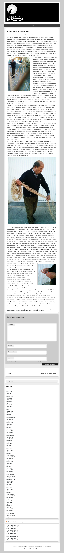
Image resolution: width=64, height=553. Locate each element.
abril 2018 (9, 429)
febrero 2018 (10, 432)
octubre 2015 (10, 478)
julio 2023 (9, 393)
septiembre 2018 (11, 421)
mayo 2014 (9, 505)
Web (9, 358)
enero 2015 (9, 492)
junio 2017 (9, 445)
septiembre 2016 (11, 460)
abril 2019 (9, 409)
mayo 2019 (9, 408)
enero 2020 (9, 404)
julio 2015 (9, 482)
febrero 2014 (10, 510)
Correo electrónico (12, 352)
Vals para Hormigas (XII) (12, 531)
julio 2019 (9, 406)
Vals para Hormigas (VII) (12, 540)
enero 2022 (9, 398)
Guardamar (40, 309)
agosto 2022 (10, 396)
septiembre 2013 (11, 517)
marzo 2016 (10, 469)
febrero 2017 (10, 452)
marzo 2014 (10, 509)
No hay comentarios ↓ (34, 34)
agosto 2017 (10, 442)
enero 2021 (9, 401)
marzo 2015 (10, 489)
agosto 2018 (10, 422)
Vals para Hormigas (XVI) (13, 525)
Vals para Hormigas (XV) (13, 527)
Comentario (11, 324)
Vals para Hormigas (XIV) (13, 528)
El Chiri (35, 309)
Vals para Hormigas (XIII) (13, 530)
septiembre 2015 (11, 479)
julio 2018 (9, 424)
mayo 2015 (9, 486)
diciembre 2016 (10, 455)
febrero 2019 (10, 412)
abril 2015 (9, 487)
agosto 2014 (10, 500)
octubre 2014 (10, 497)
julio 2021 (9, 399)
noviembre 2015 (11, 476)
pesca (51, 309)
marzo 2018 (10, 430)
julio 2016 (9, 463)
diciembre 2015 (10, 474)
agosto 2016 (10, 461)
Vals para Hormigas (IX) (12, 536)
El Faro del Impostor (23, 34)
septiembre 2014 (11, 499)
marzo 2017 (10, 450)
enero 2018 (9, 434)
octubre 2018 (10, 419)
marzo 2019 (10, 411)
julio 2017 (9, 443)
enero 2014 (9, 512)
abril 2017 (9, 448)
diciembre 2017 (10, 435)
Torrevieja (18, 310)
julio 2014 (9, 502)
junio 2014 (9, 504)
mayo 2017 (9, 447)
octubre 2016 (10, 458)
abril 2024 (9, 391)
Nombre (10, 345)
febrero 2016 (10, 471)
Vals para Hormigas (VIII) (13, 538)
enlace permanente (39, 310)
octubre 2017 (10, 439)
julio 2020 (9, 403)
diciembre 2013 (10, 513)
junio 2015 (9, 484)
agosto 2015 (10, 481)
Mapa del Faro (48, 546)
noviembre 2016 (11, 456)
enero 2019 (9, 414)
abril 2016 (9, 468)
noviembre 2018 (11, 417)
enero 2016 (9, 473)
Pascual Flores (46, 309)
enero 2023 (9, 395)
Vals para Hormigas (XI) (12, 533)
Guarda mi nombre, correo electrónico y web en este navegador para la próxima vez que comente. (29, 361)
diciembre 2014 (10, 494)
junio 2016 (9, 465)
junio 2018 (9, 426)
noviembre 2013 (11, 515)
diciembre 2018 (10, 416)
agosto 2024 (10, 390)
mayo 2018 (9, 427)
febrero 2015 (10, 491)
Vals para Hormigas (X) (12, 535)
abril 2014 (9, 507)
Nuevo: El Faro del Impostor (17, 522)
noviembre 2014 (11, 495)
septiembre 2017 (11, 440)
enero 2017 (9, 453)
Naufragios (23, 309)
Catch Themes (36, 548)
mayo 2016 (9, 466)
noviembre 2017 (11, 437)
